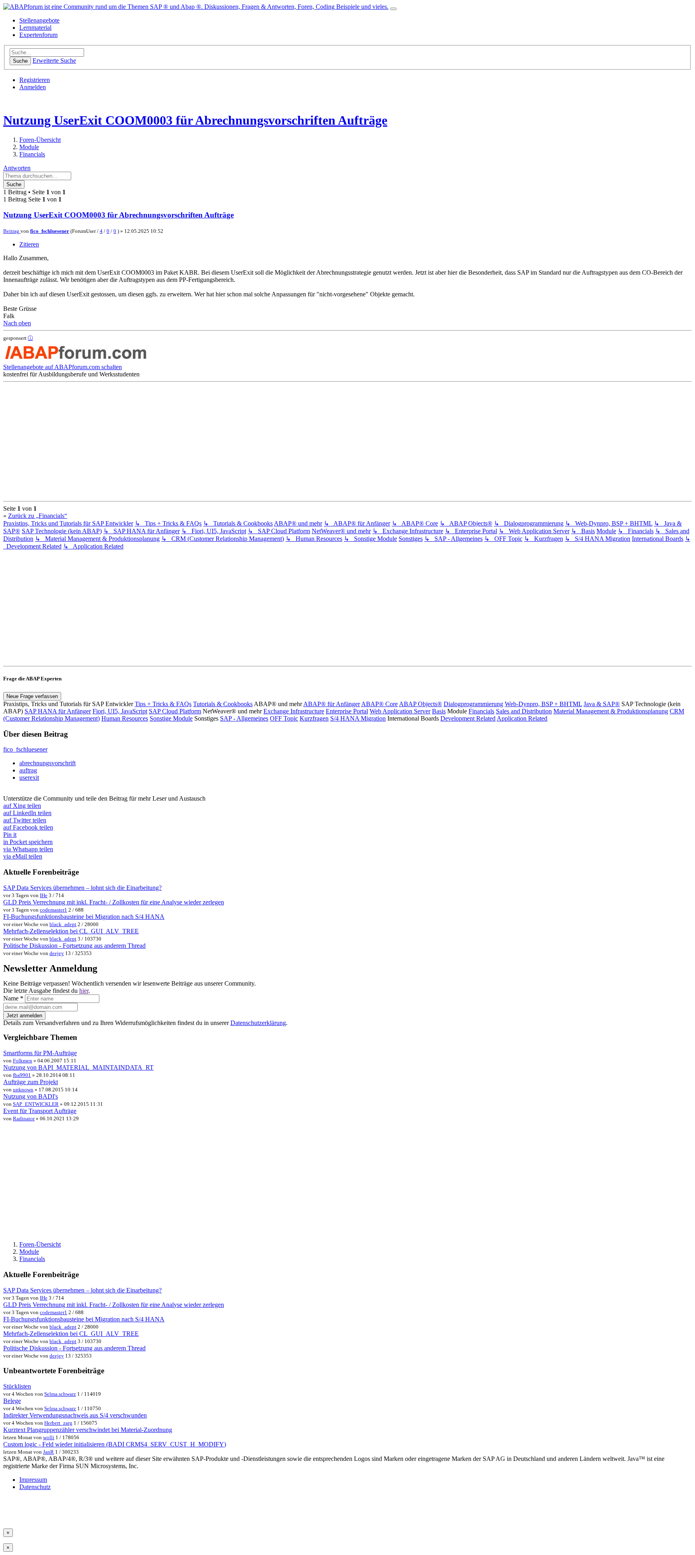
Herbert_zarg (58, 1423)
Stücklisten (17, 1386)
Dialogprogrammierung (473, 703)
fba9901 (22, 1075)
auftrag (28, 770)
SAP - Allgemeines (244, 718)
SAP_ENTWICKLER (36, 1104)
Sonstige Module (171, 718)
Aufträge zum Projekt (30, 1081)
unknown (23, 1090)
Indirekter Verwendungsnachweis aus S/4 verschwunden (75, 1415)
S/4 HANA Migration (358, 718)
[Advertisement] (244, 441)
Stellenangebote (39, 20)
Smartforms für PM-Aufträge (40, 1053)
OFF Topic (284, 718)
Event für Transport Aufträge (39, 1110)
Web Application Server (400, 711)
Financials (481, 711)
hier (83, 990)
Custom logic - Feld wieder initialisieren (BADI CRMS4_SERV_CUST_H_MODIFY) (114, 1444)
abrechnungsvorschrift (47, 763)
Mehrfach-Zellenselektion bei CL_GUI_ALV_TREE (71, 931)
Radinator (24, 1118)
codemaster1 (53, 910)
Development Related (468, 718)
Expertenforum (38, 34)
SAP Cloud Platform (175, 711)
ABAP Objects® (420, 703)
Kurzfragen (314, 718)
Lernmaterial (35, 27)
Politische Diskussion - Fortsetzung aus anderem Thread (74, 945)
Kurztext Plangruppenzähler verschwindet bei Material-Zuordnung (87, 1429)
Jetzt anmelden (24, 1016)
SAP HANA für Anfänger (58, 711)
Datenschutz (35, 1486)
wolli (48, 1437)
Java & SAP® (602, 703)
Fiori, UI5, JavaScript (120, 711)
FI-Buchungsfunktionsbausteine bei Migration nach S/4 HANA (83, 916)
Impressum (33, 1479)
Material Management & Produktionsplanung (610, 711)
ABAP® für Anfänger (331, 703)
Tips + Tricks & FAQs (163, 703)
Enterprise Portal (347, 711)
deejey (56, 953)
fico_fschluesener (49, 231)
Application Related (522, 718)
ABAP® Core (379, 703)
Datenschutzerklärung (258, 1022)
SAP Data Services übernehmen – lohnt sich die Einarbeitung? (82, 887)
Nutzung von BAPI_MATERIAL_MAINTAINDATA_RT (78, 1067)
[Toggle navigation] (393, 9)
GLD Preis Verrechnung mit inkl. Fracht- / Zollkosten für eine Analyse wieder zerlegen (113, 902)
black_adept (62, 924)
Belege (12, 1400)
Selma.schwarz (60, 1394)
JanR (48, 1452)
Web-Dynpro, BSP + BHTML (543, 703)
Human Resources (124, 718)
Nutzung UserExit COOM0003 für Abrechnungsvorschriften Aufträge (195, 120)
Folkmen (22, 1061)
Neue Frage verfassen (32, 696)
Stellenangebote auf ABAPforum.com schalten (62, 367)
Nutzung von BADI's (30, 1096)
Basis (439, 711)
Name (13, 998)
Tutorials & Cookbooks (223, 703)
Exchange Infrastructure (293, 711)
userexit (29, 777)
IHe (43, 895)
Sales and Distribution (524, 711)
